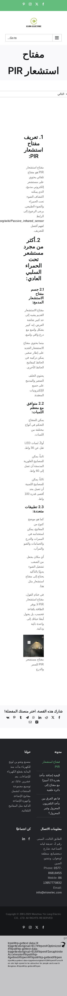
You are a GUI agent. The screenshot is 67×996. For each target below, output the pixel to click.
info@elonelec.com (49, 892)
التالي (61, 93)
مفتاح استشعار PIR (51, 764)
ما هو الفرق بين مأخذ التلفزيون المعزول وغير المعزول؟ (51, 806)
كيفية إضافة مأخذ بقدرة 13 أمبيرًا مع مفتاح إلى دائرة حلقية (49, 782)
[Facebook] (29, 838)
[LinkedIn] (23, 838)
